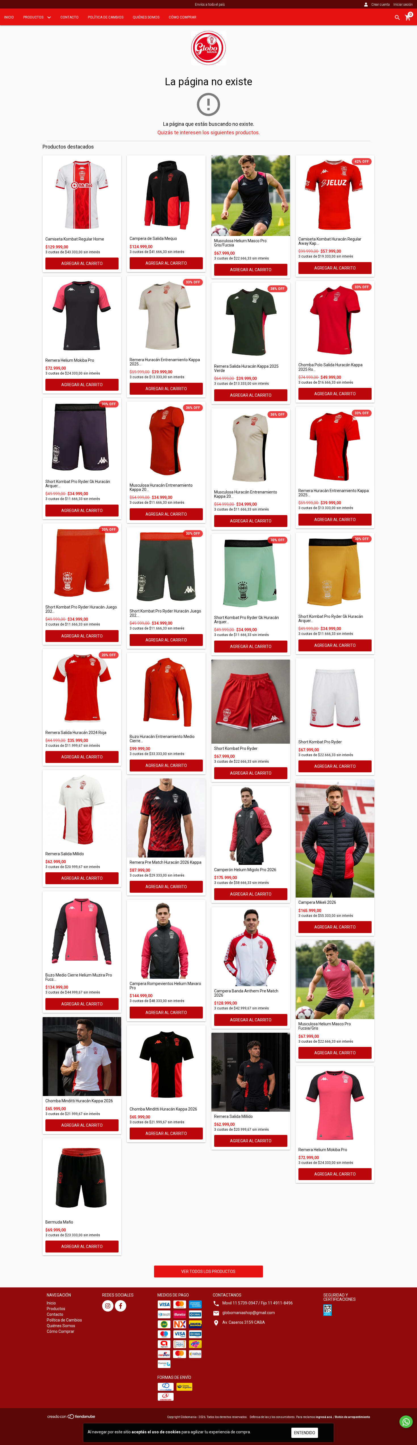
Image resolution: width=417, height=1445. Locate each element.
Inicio (9, 17)
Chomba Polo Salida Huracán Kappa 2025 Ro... (330, 367)
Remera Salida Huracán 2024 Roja (75, 733)
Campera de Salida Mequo (153, 239)
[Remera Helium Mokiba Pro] (82, 316)
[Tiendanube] (71, 1418)
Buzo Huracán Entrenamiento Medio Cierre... (162, 739)
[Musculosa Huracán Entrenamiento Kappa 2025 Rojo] (166, 440)
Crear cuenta (380, 5)
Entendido (304, 1433)
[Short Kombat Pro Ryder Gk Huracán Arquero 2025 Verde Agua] (250, 573)
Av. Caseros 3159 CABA (243, 1322)
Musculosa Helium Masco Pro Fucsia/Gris (324, 1026)
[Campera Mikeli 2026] (335, 838)
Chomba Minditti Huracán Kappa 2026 (79, 1101)
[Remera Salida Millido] (82, 809)
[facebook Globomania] (120, 1306)
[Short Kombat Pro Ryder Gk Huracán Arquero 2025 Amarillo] (335, 572)
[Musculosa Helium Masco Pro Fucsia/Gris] (335, 979)
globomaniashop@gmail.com (248, 1312)
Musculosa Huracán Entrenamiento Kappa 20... (161, 487)
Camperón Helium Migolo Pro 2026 (245, 870)
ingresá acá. (324, 1417)
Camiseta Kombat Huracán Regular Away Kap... (329, 241)
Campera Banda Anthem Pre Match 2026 (246, 993)
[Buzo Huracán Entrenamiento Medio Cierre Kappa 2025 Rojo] (166, 692)
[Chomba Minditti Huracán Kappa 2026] (82, 1056)
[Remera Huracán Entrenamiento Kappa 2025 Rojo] (335, 446)
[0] (408, 19)
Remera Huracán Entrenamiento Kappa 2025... (165, 362)
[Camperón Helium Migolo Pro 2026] (250, 825)
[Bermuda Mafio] (82, 1177)
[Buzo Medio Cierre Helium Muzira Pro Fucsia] (82, 930)
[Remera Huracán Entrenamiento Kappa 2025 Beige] (166, 315)
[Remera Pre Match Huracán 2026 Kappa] (166, 818)
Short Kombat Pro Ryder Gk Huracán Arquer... (77, 484)
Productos (33, 17)
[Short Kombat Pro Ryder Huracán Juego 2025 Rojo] (82, 562)
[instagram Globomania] (107, 1306)
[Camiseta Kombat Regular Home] (82, 194)
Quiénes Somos (146, 17)
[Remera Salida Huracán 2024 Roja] (82, 688)
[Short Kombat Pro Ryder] (250, 702)
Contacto (69, 17)
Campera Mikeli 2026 (317, 902)
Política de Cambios (105, 17)
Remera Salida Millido (64, 854)
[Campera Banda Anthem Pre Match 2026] (250, 946)
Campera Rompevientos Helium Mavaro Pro (165, 986)
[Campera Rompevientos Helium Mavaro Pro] (166, 939)
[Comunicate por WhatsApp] (406, 1421)
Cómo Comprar (182, 17)
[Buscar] (397, 17)
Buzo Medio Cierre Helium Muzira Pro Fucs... (78, 977)
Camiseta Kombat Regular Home (74, 239)
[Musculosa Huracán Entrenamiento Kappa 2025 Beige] (250, 447)
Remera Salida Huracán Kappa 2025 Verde (246, 368)
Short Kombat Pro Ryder (236, 748)
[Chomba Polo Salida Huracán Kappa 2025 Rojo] (335, 320)
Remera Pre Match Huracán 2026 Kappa (165, 862)
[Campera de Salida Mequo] (166, 194)
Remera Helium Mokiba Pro (69, 360)
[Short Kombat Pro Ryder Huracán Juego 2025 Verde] (166, 566)
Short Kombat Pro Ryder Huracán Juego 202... (81, 609)
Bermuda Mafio (59, 1222)
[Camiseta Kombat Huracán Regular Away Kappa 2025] (335, 194)
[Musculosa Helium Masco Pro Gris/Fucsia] (250, 195)
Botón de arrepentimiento (352, 1417)
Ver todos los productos (208, 1271)
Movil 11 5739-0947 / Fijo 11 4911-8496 (257, 1303)
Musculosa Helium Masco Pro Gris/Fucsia (240, 243)
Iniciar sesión (403, 5)
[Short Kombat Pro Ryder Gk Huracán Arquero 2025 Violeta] (82, 437)
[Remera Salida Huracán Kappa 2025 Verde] (250, 322)
